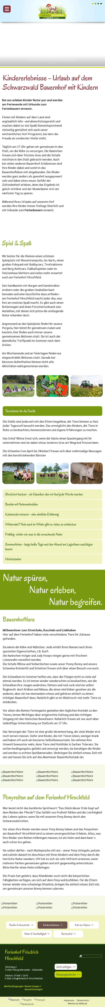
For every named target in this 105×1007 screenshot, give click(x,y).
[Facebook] (98, 3)
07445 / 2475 (21, 975)
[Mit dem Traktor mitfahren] (87, 386)
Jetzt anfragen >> (65, 967)
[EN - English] (27, 1000)
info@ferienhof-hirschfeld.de (27, 978)
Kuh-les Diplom (84, 925)
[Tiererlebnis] (18, 473)
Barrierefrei (68, 934)
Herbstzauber (13, 559)
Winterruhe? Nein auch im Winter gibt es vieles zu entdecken (40, 524)
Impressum (69, 1000)
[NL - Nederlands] (27, 1004)
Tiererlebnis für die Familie (20, 411)
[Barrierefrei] (101, 3)
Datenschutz (83, 1000)
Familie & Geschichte (21, 925)
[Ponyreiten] (9, 903)
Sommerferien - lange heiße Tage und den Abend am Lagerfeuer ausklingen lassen (49, 546)
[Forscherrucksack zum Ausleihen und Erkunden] (52, 386)
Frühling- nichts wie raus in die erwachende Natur (33, 534)
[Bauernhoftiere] (12, 772)
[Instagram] (92, 3)
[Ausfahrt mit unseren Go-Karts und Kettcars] (18, 386)
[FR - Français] (39, 1000)
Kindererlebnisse (52, 925)
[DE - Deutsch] (13, 1000)
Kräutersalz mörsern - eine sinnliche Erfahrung (32, 514)
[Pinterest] (95, 3)
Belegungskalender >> (68, 974)
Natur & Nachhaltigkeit (36, 934)
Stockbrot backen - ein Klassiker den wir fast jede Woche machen (44, 494)
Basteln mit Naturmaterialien (21, 504)
